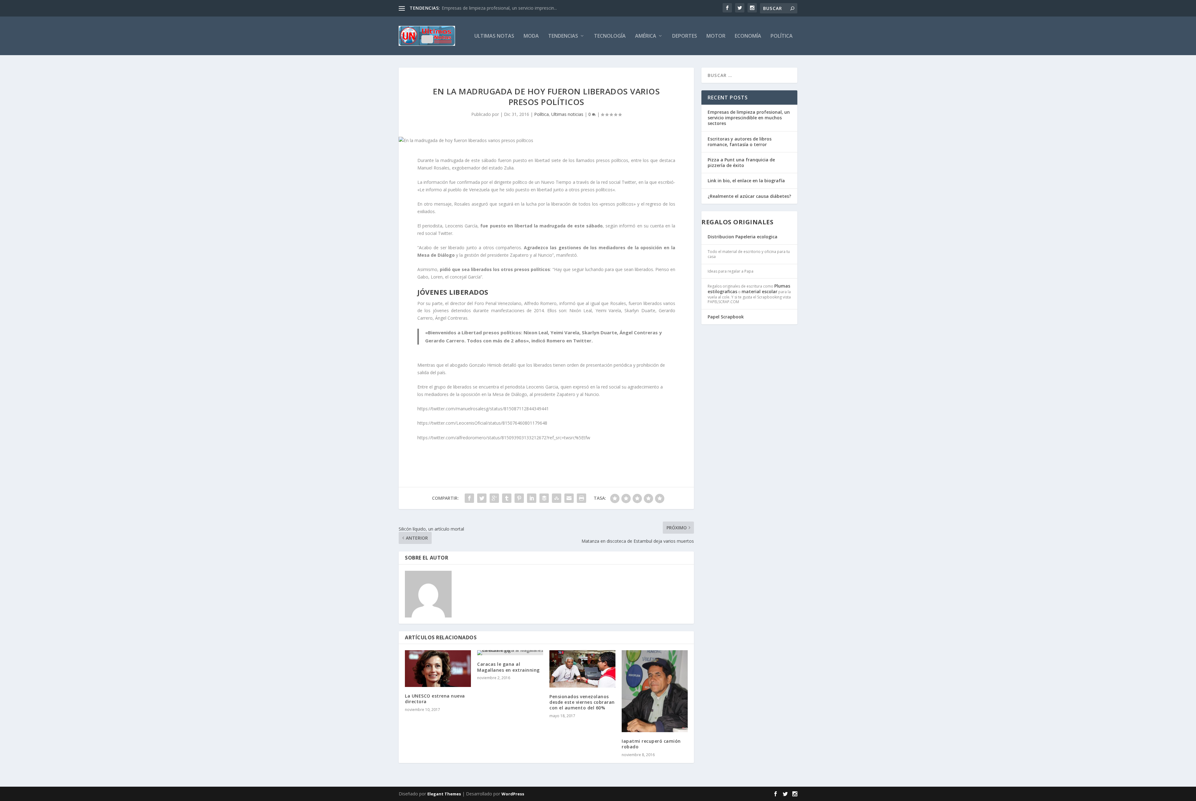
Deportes (684, 36)
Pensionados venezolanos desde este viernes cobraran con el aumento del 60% (582, 702)
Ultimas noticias (567, 114)
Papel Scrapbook (726, 317)
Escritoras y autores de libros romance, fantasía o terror (739, 141)
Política (782, 36)
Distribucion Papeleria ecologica (742, 237)
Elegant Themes (444, 794)
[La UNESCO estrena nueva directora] (438, 668)
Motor (715, 36)
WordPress (512, 794)
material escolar (759, 291)
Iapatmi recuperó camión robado (651, 744)
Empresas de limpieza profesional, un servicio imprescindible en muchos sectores (749, 117)
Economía (748, 36)
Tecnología (610, 36)
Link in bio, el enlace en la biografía (746, 181)
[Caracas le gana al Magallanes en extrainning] (510, 652)
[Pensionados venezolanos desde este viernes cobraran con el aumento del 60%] (582, 669)
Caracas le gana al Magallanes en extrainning (508, 667)
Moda (531, 36)
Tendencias (563, 36)
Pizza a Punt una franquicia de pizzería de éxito (741, 162)
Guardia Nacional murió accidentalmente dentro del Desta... (502, 8)
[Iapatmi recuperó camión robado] (655, 691)
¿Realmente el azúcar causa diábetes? (749, 196)
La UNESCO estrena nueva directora (435, 698)
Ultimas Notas (494, 36)
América (645, 36)
